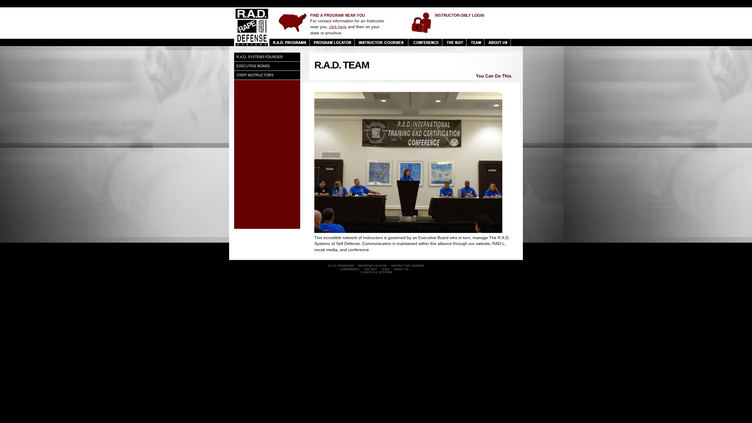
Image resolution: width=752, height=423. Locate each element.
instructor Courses (407, 265)
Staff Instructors (254, 75)
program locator (372, 265)
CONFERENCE (350, 269)
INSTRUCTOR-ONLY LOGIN (459, 15)
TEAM (385, 269)
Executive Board (253, 66)
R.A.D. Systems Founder (259, 57)
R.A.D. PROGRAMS (341, 265)
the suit (370, 269)
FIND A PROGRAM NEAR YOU (337, 15)
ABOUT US (401, 269)
